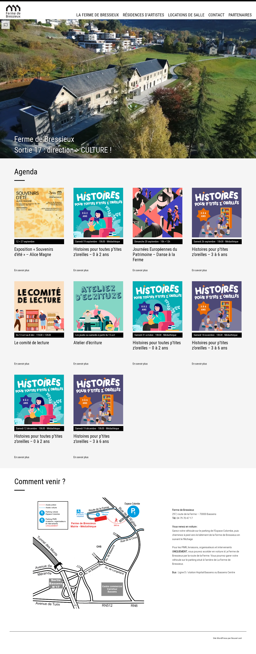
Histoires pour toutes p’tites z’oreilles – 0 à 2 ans (97, 252)
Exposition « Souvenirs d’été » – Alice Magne (33, 252)
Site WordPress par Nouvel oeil (227, 638)
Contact (216, 15)
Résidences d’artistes (143, 15)
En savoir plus (21, 270)
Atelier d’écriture (87, 342)
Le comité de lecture (31, 342)
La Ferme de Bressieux (97, 15)
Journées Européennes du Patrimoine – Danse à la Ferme (155, 254)
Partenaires (240, 15)
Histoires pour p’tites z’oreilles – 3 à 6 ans (210, 252)
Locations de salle (186, 15)
